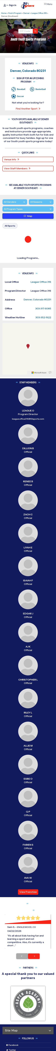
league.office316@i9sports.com (28, 448)
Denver (26, 13)
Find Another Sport (26, 108)
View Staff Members (15, 168)
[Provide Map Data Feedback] (50, 402)
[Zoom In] (6, 354)
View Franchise (28, 921)
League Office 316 (39, 13)
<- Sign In (11, 5)
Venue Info (10, 159)
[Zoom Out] (6, 359)
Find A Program (15, 13)
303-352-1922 (43, 346)
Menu (49, 4)
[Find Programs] (35, 31)
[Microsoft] (39, 402)
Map (29, 226)
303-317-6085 (43, 337)
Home (4, 13)
